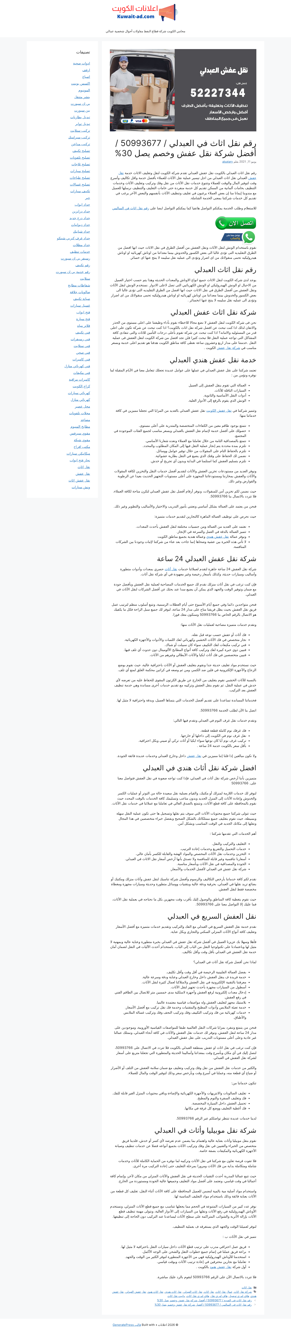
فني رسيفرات (80, 339)
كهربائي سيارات (79, 393)
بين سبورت (82, 110)
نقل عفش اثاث (79, 480)
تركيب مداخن (80, 144)
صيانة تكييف (81, 299)
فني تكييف (82, 332)
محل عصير (82, 406)
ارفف (86, 70)
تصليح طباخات (80, 178)
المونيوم (84, 90)
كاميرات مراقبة (79, 379)
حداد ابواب (82, 205)
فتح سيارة (83, 319)
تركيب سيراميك (79, 137)
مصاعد (85, 420)
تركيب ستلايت (80, 131)
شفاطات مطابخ (79, 285)
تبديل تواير (82, 124)
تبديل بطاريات (80, 117)
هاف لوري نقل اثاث (197, 1296)
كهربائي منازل (80, 400)
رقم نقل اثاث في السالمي (130, 208)
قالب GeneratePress (127, 1325)
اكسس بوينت (80, 83)
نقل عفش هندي (217, 537)
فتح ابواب (83, 312)
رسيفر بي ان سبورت (75, 258)
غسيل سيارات (80, 305)
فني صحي (83, 353)
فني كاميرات (81, 359)
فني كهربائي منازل (77, 366)
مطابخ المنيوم (80, 427)
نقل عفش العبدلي (135, 1291)
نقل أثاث (171, 569)
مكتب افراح (82, 447)
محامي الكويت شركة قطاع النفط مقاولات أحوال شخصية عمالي (145, 31)
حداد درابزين (81, 211)
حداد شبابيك (81, 231)
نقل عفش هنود (220, 1267)
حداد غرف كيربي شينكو (73, 238)
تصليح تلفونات (80, 157)
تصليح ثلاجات (80, 164)
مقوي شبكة (82, 440)
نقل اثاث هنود (155, 1291)
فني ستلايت (82, 346)
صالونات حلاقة (80, 292)
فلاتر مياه (83, 326)
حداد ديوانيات (80, 225)
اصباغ (86, 77)
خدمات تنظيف (80, 252)
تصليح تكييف (81, 151)
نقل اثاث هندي (173, 1291)
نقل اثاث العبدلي (192, 1291)
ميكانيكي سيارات (78, 453)
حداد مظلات (81, 245)
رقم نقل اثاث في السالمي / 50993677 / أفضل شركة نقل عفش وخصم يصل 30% (203, 1304)
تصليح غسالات (80, 184)
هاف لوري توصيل (239, 1296)
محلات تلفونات (79, 413)
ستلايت (85, 279)
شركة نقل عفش (228, 348)
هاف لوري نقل (219, 1296)
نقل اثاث (247, 1287)
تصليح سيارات (80, 171)
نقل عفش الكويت (219, 411)
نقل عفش (194, 756)
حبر (87, 198)
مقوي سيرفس (80, 433)
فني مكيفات (81, 373)
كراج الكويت (81, 386)
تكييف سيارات (80, 191)
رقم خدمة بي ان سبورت (73, 272)
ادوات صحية (81, 63)
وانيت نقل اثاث (176, 1296)
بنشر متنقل (82, 97)
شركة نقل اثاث (243, 1291)
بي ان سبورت (80, 104)
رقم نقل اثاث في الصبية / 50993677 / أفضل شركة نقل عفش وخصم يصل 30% (204, 1300)
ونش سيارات (81, 487)
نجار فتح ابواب (80, 460)
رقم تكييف (82, 265)
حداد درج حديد (79, 218)
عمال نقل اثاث (224, 1291)
